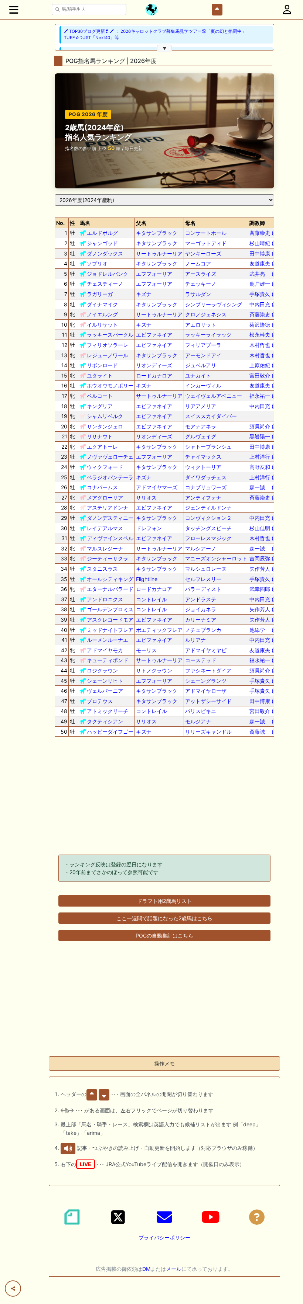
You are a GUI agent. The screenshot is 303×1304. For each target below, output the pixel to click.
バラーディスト (203, 589)
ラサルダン (198, 294)
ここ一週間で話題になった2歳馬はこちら (164, 918)
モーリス (146, 650)
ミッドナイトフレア (110, 630)
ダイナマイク (102, 304)
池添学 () (264, 630)
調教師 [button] (257, 223)
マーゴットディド (206, 243)
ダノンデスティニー (110, 518)
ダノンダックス (105, 253)
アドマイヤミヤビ (206, 650)
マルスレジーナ (105, 548)
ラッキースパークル (110, 334)
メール (173, 1269)
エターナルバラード (110, 589)
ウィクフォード (105, 467)
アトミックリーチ (107, 711)
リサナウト (100, 436)
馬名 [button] (85, 223)
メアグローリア (105, 497)
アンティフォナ (203, 497)
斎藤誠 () (264, 731)
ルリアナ (195, 640)
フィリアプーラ (203, 345)
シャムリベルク (105, 416)
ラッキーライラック (208, 334)
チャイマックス (203, 456)
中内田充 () (264, 304)
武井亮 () (264, 274)
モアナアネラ (200, 426)
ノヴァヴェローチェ (110, 456)
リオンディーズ (154, 365)
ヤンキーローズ (203, 253)
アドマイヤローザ (206, 691)
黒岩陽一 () (264, 436)
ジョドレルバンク (107, 274)
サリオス (146, 497)
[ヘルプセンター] (257, 1217)
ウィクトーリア (203, 467)
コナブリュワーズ (206, 487)
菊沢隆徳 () (264, 324)
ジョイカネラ (200, 609)
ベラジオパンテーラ (110, 477)
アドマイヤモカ (105, 650)
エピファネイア (154, 334)
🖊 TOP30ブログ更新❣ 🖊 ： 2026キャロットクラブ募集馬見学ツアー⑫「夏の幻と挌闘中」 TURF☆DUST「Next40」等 (155, 34)
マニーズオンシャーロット (216, 558)
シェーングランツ (206, 681)
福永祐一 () (264, 396)
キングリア (100, 406)
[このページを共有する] (13, 1288)
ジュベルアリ (200, 365)
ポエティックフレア (159, 630)
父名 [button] (141, 223)
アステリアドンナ (107, 507)
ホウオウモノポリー (110, 385)
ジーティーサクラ (107, 558)
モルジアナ (198, 721)
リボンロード (102, 365)
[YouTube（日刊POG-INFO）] (210, 1217)
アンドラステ (200, 599)
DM (146, 1269)
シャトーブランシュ (208, 447)
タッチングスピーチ (208, 528)
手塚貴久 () (264, 294)
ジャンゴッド (102, 243)
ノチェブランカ (203, 630)
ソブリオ (97, 263)
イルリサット (102, 324)
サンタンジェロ (105, 426)
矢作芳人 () (264, 569)
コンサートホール (206, 233)
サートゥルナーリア (159, 253)
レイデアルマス (105, 528)
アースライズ (200, 274)
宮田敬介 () (264, 375)
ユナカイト (198, 375)
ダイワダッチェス (206, 477)
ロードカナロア (154, 375)
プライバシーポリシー (164, 1237)
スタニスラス (102, 569)
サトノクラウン (154, 670)
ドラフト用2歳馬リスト (164, 901)
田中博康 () (264, 253)
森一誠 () (264, 487)
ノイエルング (102, 314)
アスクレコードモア (110, 619)
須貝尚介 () (264, 426)
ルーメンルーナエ (107, 640)
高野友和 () (264, 467)
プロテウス (100, 701)
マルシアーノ (200, 548)
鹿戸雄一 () (264, 284)
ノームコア (198, 263)
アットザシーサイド (208, 701)
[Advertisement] (164, 797)
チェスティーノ (105, 284)
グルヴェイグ (200, 436)
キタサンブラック (156, 233)
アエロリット (200, 324)
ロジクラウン (102, 670)
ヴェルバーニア (105, 691)
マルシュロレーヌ (206, 569)
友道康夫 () (264, 263)
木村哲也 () (264, 345)
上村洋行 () (264, 456)
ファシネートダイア (208, 670)
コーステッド (200, 660)
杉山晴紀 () (264, 243)
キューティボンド (107, 660)
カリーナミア (200, 619)
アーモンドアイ (203, 355)
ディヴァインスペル (110, 538)
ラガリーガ (100, 294)
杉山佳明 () (264, 528)
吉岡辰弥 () (264, 558)
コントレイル (151, 599)
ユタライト (100, 375)
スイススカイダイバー (211, 416)
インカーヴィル (203, 385)
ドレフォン (149, 528)
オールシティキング (110, 579)
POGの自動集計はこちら (164, 935)
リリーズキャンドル (208, 731)
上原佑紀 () (264, 365)
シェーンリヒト (105, 681)
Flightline (146, 579)
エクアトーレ (102, 447)
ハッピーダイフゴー (110, 731)
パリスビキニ (200, 711)
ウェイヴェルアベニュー (213, 396)
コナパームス (102, 487)
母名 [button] (190, 223)
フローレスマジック (208, 538)
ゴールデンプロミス (110, 609)
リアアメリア (200, 406)
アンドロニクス (105, 599)
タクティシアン (105, 721)
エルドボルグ (102, 233)
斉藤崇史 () (264, 233)
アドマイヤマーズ (156, 487)
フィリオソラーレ (107, 345)
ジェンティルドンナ (208, 507)
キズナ (144, 294)
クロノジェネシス (206, 314)
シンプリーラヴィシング (213, 304)
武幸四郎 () (264, 589)
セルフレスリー (203, 579)
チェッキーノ (200, 284)
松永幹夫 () (264, 334)
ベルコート (100, 396)
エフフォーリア (154, 274)
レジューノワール (107, 355)
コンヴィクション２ (208, 518)
